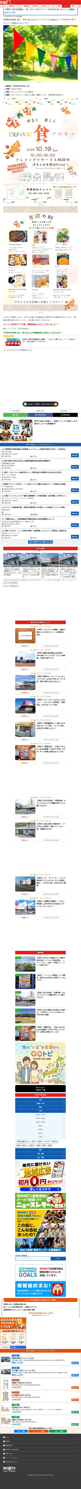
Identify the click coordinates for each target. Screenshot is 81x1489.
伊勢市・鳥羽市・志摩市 (44, 1145)
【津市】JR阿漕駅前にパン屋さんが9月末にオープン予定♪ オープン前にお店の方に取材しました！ (50, 725)
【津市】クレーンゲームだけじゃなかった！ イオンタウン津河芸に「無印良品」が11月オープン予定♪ (50, 702)
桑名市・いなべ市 (43, 1141)
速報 (73, 6)
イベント (66, 6)
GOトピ (4, 6)
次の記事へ (64, 411)
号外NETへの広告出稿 (11, 1449)
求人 (19, 6)
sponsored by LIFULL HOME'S (46, 1351)
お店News (35, 6)
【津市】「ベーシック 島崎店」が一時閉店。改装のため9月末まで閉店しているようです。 (51, 977)
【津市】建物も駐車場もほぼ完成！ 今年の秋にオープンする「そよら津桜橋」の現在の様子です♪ (50, 655)
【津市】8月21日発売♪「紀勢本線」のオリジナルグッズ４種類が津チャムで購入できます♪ (50, 803)
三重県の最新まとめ (23, 1141)
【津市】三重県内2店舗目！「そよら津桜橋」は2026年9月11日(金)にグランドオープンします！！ (50, 903)
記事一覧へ (40, 411)
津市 (16, 582)
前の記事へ (16, 411)
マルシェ (6, 582)
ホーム (7, 1437)
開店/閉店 (26, 6)
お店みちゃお (45, 6)
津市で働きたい (32, 444)
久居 (11, 582)
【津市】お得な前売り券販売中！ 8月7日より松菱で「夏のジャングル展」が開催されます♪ (50, 826)
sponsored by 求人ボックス (47, 444)
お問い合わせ (9, 1453)
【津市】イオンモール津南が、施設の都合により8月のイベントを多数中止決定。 (50, 632)
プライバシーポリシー (11, 1457)
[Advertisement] (40, 605)
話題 (59, 6)
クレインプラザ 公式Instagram (16, 328)
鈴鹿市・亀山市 (21, 1145)
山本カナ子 (15, 586)
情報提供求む (9, 1445)
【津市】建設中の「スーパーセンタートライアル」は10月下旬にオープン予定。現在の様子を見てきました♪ (50, 678)
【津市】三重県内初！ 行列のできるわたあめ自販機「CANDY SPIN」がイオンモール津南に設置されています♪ (51, 749)
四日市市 (55, 1141)
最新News (12, 6)
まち (53, 6)
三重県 (20, 16)
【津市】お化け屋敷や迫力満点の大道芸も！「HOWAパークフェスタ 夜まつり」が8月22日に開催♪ (51, 1012)
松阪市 (31, 1145)
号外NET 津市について (11, 1462)
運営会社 (7, 1441)
